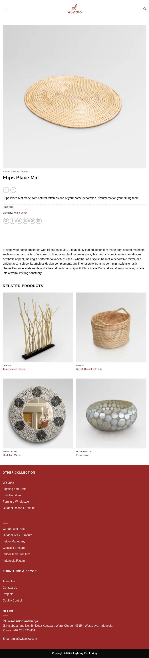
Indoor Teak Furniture (16, 554)
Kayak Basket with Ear (89, 368)
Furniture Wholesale (16, 501)
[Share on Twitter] (19, 221)
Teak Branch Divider (14, 368)
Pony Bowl (82, 455)
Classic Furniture (14, 547)
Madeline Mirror (12, 455)
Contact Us (10, 587)
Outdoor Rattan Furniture (19, 507)
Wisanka (9, 482)
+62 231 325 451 (24, 630)
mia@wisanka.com (24, 638)
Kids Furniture (12, 495)
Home (6, 171)
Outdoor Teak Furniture (17, 535)
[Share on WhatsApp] (6, 221)
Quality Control (12, 600)
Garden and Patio (14, 528)
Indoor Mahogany (14, 541)
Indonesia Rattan (14, 560)
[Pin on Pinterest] (32, 221)
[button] (5, 9)
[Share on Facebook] (13, 221)
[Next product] (6, 190)
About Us (9, 581)
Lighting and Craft (14, 488)
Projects (8, 594)
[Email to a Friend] (26, 221)
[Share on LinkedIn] (39, 221)
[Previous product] (13, 190)
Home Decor (20, 171)
